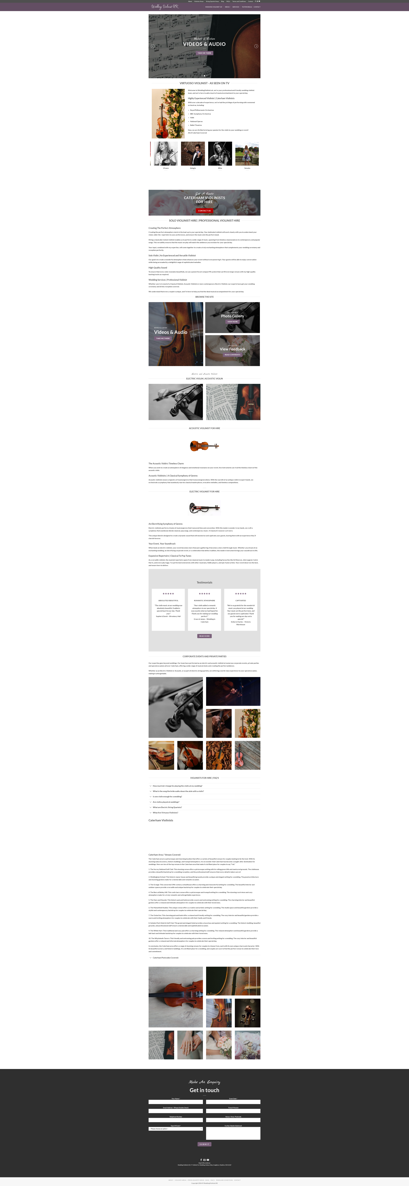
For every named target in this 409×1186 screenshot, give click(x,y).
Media (227, 7)
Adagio (240, 168)
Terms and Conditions (239, 1)
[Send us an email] (257, 1)
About (190, 1)
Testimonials (247, 7)
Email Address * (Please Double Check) (176, 1108)
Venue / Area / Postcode (233, 1117)
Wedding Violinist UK (213, 7)
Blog (222, 1)
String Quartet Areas (212, 1)
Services (236, 7)
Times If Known (233, 1108)
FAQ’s (228, 1)
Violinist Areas (199, 1)
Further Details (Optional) (233, 1126)
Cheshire (222, 1165)
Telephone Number (175, 1117)
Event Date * (233, 1098)
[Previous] (153, 46)
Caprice (159, 168)
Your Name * (176, 1098)
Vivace (213, 168)
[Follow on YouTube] (259, 1)
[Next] (256, 46)
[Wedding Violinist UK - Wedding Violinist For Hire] (170, 7)
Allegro (186, 168)
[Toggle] (151, 786)
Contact (250, 1)
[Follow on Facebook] (255, 1)
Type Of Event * (176, 1126)
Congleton (216, 1165)
